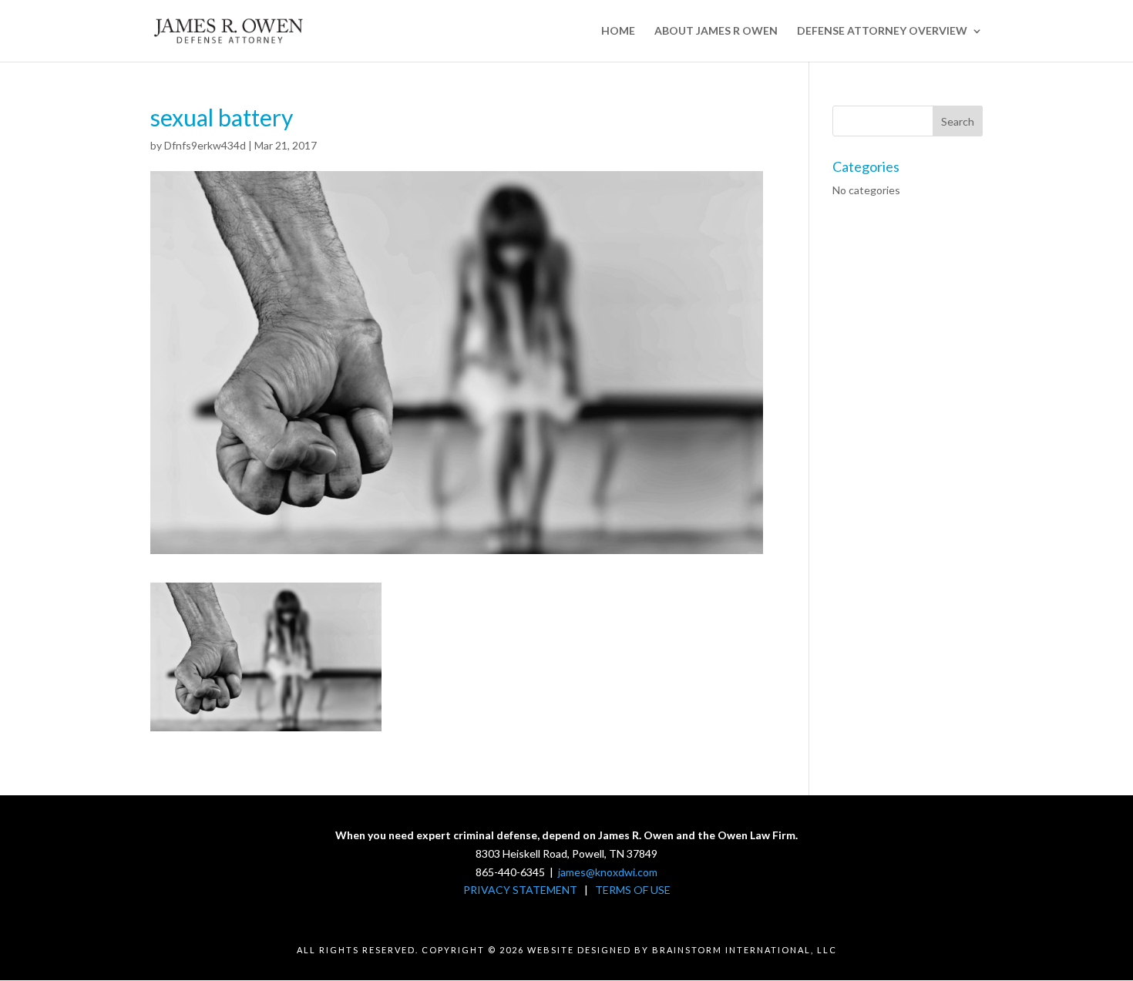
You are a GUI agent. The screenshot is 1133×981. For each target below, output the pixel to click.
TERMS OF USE (633, 889)
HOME (618, 31)
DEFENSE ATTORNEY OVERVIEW (882, 31)
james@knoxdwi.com (607, 872)
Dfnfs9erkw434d (205, 145)
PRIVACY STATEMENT (520, 889)
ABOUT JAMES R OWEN (716, 31)
